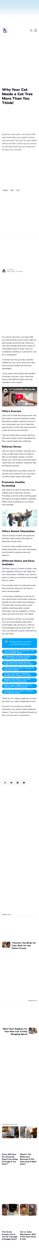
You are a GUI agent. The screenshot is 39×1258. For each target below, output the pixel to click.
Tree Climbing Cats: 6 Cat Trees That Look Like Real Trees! (19, 652)
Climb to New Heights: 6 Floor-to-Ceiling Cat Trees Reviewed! (18, 686)
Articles (5, 190)
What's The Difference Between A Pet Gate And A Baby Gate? (28, 1159)
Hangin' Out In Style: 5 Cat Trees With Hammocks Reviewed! (17, 680)
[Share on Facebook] (11, 783)
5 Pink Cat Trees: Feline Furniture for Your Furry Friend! (19, 669)
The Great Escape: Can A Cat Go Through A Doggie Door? (9, 1235)
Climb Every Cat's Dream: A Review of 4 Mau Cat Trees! (18, 692)
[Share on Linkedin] (17, 783)
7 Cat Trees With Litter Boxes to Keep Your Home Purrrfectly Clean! (18, 663)
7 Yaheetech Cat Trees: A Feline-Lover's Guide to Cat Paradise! (17, 657)
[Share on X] (5, 783)
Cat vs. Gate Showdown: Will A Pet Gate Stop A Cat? (28, 1235)
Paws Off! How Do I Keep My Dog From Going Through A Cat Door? (10, 1159)
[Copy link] (24, 783)
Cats (18, 190)
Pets (12, 190)
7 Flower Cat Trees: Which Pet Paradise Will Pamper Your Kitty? (17, 674)
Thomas (11, 270)
